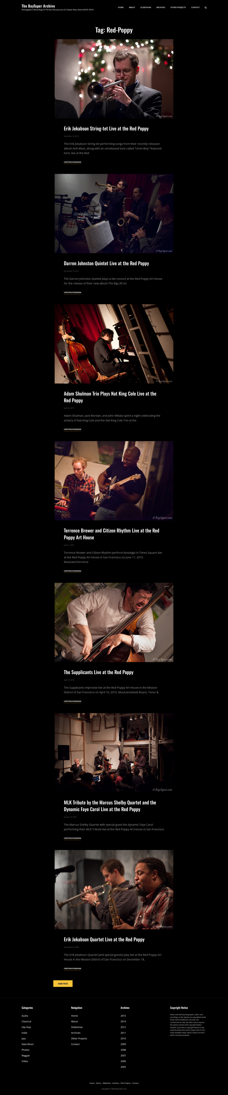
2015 (123, 1015)
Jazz (24, 1038)
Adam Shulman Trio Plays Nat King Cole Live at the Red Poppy (110, 397)
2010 (123, 1038)
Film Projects (126, 1083)
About (132, 7)
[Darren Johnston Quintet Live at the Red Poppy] (114, 213)
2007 (123, 1055)
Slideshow (145, 7)
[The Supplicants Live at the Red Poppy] (114, 622)
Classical (26, 1021)
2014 (123, 1021)
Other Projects (178, 7)
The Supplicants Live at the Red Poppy (98, 671)
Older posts (63, 983)
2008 (123, 1049)
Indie (24, 1032)
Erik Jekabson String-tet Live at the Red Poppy (106, 128)
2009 (123, 1044)
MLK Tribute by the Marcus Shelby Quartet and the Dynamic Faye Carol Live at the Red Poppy (110, 805)
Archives (160, 7)
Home (121, 7)
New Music (28, 1044)
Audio (25, 1015)
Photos (25, 1049)
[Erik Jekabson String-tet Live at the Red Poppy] (114, 78)
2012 (123, 1027)
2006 (123, 1061)
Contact (195, 7)
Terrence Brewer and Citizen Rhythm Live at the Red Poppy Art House (111, 533)
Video (25, 1061)
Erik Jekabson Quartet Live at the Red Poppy (104, 939)
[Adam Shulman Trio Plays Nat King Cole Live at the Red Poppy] (114, 344)
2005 (123, 1066)
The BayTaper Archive (38, 6)
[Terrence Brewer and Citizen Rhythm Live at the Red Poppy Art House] (114, 480)
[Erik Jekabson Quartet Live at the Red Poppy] (114, 889)
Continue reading (72, 162)
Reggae (26, 1055)
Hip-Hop (26, 1027)
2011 (123, 1032)
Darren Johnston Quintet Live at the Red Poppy (106, 263)
